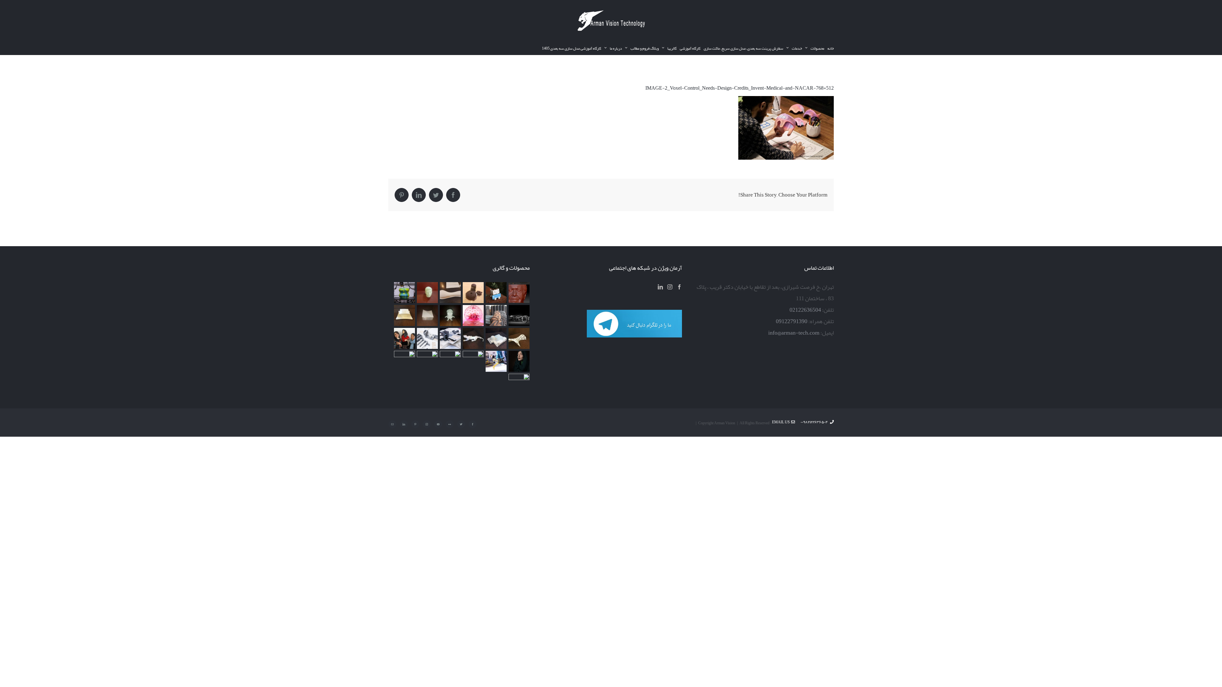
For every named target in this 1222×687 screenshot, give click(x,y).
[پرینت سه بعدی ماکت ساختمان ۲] (450, 338)
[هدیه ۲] (496, 315)
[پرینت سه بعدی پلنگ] (473, 338)
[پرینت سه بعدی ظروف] (404, 315)
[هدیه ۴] (519, 315)
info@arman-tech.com (793, 332)
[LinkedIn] (660, 286)
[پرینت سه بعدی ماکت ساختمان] (427, 338)
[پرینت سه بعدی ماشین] (427, 361)
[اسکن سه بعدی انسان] (519, 292)
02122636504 (805, 310)
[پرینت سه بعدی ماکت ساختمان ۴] (427, 315)
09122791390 (791, 321)
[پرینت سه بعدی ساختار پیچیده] (519, 338)
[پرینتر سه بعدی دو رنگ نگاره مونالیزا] (404, 292)
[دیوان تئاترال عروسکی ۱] (519, 361)
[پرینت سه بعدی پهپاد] (496, 361)
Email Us (781, 422)
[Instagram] (669, 286)
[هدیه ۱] (473, 315)
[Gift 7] (496, 292)
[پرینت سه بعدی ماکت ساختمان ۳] (496, 338)
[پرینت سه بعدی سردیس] (427, 292)
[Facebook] (679, 286)
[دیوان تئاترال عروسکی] (404, 338)
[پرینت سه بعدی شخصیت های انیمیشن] (450, 315)
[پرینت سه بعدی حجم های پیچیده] (473, 292)
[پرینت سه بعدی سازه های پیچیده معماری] (450, 292)
